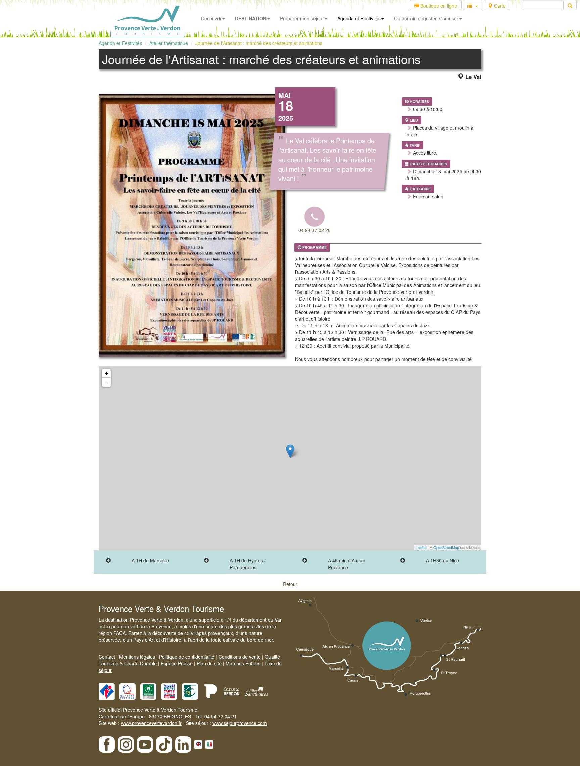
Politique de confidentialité (186, 656)
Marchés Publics (243, 663)
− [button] (106, 382)
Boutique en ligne (438, 5)
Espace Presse (177, 663)
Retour (290, 584)
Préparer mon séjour (302, 18)
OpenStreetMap (446, 547)
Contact (107, 656)
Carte (499, 5)
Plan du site (209, 663)
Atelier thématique (168, 43)
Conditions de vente (240, 656)
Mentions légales (137, 656)
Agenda (359, 18)
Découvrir (211, 18)
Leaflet (421, 547)
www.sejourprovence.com (239, 723)
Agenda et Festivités (120, 43)
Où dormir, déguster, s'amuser (426, 18)
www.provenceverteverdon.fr (151, 723)
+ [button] (106, 373)
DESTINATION (251, 18)
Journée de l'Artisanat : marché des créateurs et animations (258, 43)
